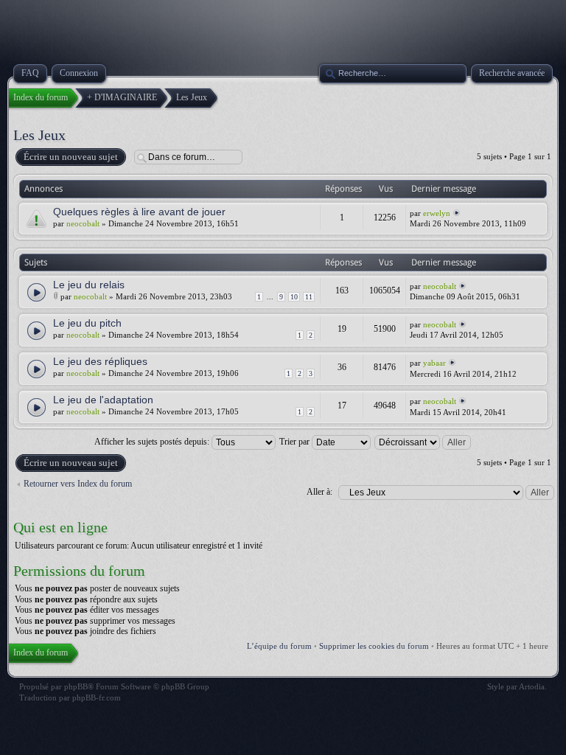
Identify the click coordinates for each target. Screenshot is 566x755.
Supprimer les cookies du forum (374, 645)
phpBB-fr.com (96, 697)
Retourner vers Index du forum (78, 484)
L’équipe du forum (279, 645)
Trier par (295, 441)
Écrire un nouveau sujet (71, 156)
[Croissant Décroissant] (423, 441)
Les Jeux (39, 135)
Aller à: (319, 492)
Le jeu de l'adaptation (103, 400)
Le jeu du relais (89, 284)
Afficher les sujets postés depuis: (153, 441)
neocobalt (82, 223)
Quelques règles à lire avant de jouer (139, 212)
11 (308, 297)
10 (294, 297)
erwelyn (436, 213)
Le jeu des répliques (100, 361)
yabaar (434, 362)
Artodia (532, 686)
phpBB (76, 686)
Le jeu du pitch (87, 323)
